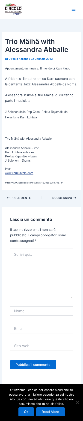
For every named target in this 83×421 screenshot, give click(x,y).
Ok (26, 412)
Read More (50, 412)
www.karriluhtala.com (19, 173)
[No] (77, 402)
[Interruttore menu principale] (73, 9)
